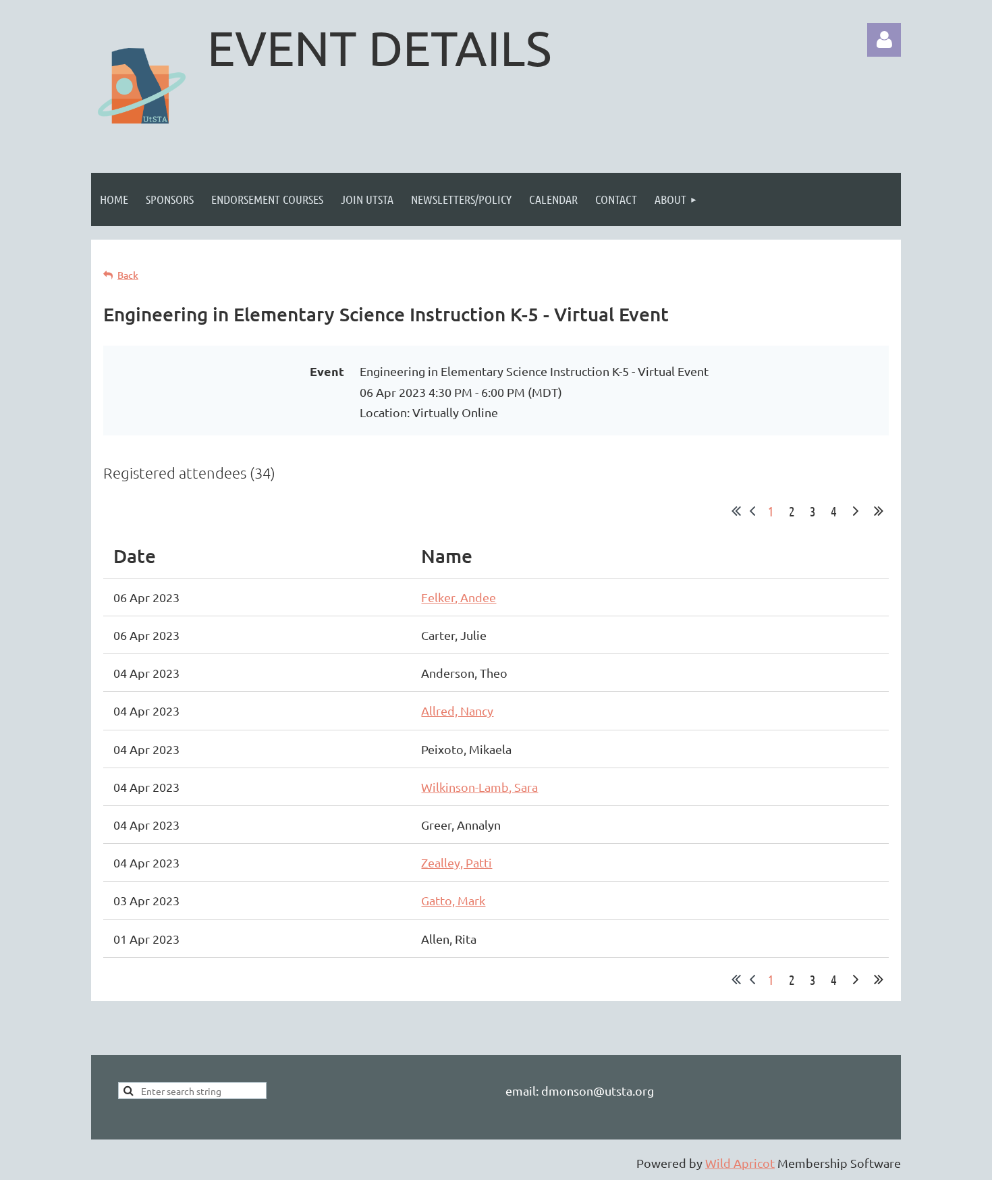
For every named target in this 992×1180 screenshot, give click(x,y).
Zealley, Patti (456, 862)
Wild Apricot (740, 1163)
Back (127, 275)
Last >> (878, 511)
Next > (855, 511)
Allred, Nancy (457, 710)
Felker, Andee (458, 597)
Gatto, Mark (453, 900)
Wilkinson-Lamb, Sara (479, 787)
